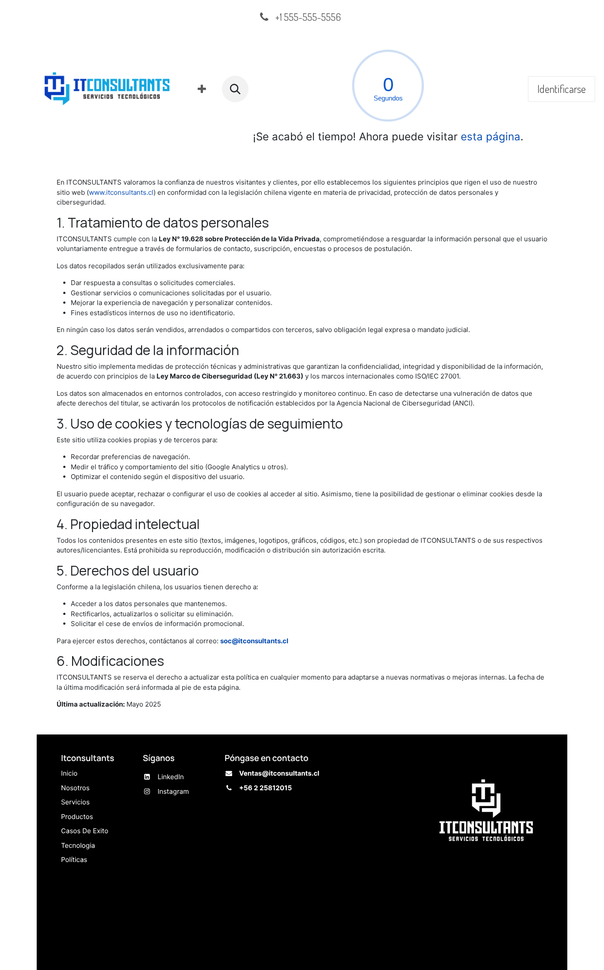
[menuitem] (202, 88)
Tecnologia (78, 845)
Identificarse (561, 89)
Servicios (75, 802)
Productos (77, 816)
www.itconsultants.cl (121, 192)
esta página (490, 136)
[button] (235, 89)
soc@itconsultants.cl (254, 641)
